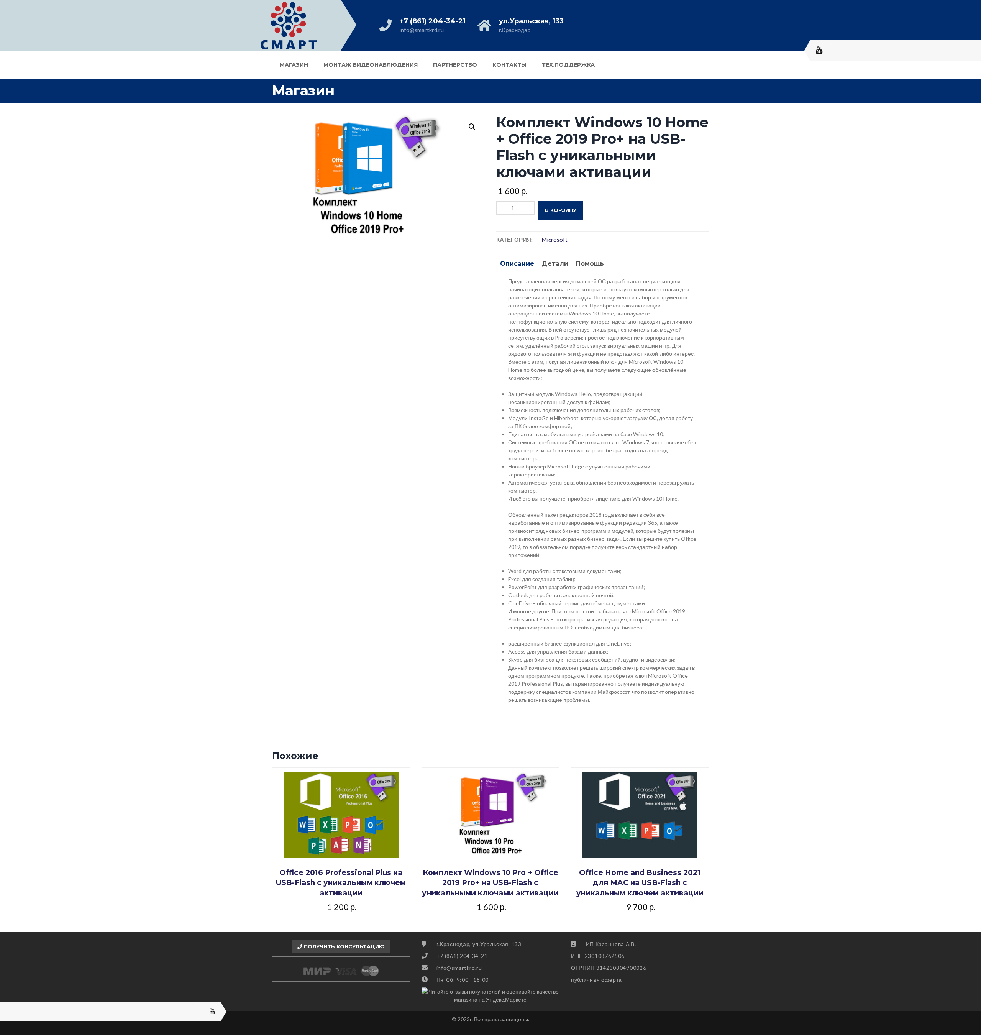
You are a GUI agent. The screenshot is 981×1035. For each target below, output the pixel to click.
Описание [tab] (517, 263)
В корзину (560, 210)
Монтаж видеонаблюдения (370, 64)
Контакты (509, 64)
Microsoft (554, 239)
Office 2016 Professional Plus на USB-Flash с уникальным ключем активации (341, 882)
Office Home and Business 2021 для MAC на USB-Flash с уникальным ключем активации (640, 882)
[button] (472, 127)
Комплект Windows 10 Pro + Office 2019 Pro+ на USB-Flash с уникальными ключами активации (490, 882)
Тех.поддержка (568, 64)
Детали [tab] (555, 263)
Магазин (294, 64)
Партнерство (455, 64)
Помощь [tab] (590, 263)
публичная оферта (596, 979)
